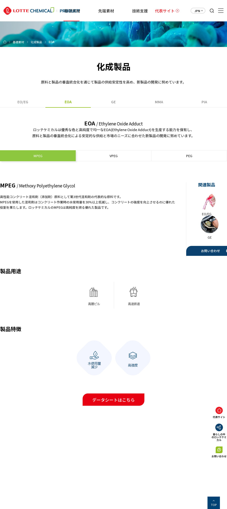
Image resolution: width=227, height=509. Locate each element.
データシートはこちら (113, 400)
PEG (189, 155)
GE (113, 101)
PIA (204, 101)
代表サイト (165, 10)
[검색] (212, 11)
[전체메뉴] (220, 11)
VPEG (114, 155)
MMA (159, 101)
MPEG (38, 155)
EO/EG (22, 101)
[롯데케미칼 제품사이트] (42, 11)
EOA (68, 101)
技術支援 (140, 10)
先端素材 (106, 10)
